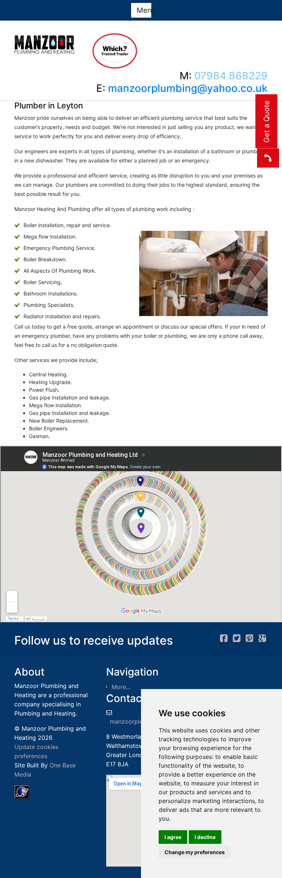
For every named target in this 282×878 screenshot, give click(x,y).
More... (121, 687)
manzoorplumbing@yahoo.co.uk (188, 88)
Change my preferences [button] (194, 852)
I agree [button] (172, 837)
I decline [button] (205, 837)
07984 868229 (231, 75)
